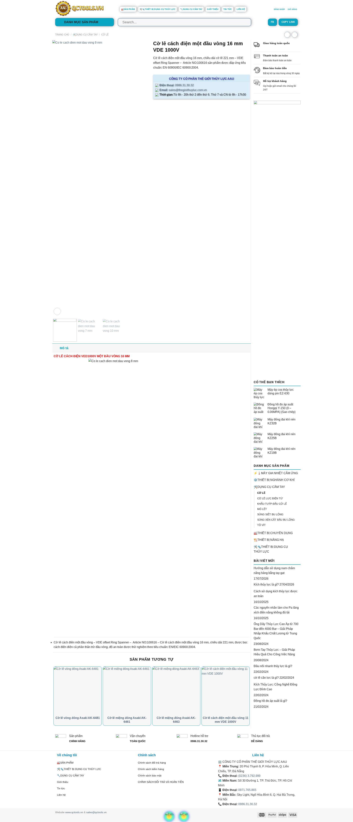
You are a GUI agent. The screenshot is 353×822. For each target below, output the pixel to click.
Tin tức (227, 9)
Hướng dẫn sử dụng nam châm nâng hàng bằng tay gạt (274, 570)
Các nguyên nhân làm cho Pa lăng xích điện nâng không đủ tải (276, 610)
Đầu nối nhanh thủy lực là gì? (273, 666)
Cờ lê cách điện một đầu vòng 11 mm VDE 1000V (225, 719)
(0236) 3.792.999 (249, 775)
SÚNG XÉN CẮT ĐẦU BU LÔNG (276, 519)
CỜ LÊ (105, 34)
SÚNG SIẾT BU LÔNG (270, 514)
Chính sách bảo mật (149, 775)
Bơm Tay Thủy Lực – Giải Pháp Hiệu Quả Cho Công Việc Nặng (274, 652)
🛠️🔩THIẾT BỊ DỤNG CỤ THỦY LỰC (157, 9)
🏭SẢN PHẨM (128, 9)
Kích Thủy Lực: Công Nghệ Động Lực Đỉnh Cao (275, 687)
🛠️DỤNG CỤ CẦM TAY (85, 34)
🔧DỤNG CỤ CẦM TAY (191, 9)
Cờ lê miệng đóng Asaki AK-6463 (176, 719)
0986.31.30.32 (247, 804)
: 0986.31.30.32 (176, 85)
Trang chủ (62, 34)
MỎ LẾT (262, 509)
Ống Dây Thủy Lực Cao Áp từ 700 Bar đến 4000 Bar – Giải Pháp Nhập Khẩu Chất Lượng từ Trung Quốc (276, 631)
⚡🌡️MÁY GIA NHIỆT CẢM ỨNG (276, 473)
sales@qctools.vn (96, 812)
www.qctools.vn (74, 812)
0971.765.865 (247, 789)
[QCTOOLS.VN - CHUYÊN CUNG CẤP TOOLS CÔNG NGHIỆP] (84, 8)
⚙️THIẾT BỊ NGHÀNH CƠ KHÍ (274, 479)
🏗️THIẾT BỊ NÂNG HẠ (269, 539)
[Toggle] (299, 487)
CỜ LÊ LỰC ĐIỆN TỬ (270, 498)
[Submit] (244, 22)
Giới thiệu (212, 9)
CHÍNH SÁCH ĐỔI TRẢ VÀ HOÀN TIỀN (161, 781)
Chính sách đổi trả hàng (152, 762)
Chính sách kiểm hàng (151, 769)
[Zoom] (57, 311)
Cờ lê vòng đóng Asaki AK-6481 (78, 717)
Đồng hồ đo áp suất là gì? (270, 700)
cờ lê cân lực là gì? (266, 677)
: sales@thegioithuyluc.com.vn (183, 90)
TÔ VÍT (261, 525)
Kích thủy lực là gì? (266, 584)
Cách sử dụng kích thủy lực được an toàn (275, 594)
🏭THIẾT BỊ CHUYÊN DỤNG (273, 533)
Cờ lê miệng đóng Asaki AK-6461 (127, 719)
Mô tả (64, 348)
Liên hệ (241, 9)
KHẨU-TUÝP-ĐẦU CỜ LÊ (272, 503)
